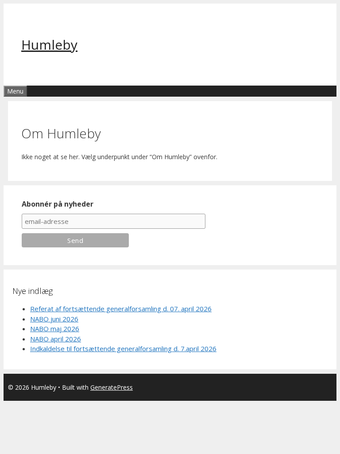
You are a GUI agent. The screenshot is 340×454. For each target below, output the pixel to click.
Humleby (49, 44)
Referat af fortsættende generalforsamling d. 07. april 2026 (121, 308)
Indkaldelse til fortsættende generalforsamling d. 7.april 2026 (123, 348)
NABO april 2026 (55, 338)
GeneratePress (111, 387)
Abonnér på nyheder (57, 204)
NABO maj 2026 (54, 328)
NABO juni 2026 (54, 318)
